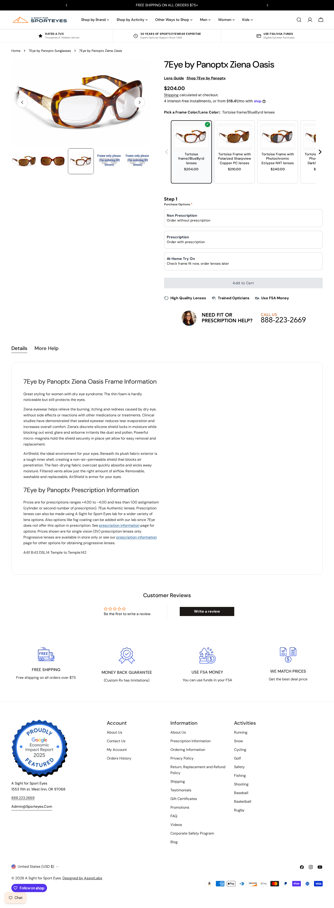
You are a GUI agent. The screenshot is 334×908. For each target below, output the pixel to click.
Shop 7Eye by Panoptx (206, 78)
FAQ (173, 816)
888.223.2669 (23, 797)
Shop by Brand (93, 19)
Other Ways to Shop (172, 19)
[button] (320, 151)
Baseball (241, 792)
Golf (237, 758)
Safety (239, 767)
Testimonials (180, 790)
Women (224, 19)
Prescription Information (190, 741)
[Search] (299, 19)
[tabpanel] (167, 468)
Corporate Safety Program (192, 833)
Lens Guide (174, 78)
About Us (114, 732)
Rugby (239, 810)
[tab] (19, 349)
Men (203, 19)
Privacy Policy (182, 758)
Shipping (171, 95)
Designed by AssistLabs (82, 878)
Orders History (119, 758)
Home (15, 51)
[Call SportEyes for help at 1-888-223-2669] (243, 318)
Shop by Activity (130, 19)
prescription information (119, 525)
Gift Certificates (183, 798)
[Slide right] (139, 102)
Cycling (240, 749)
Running (240, 732)
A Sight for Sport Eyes (43, 878)
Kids (245, 19)
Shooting (241, 784)
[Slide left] (22, 102)
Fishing (240, 775)
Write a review (207, 611)
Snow (238, 741)
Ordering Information (187, 749)
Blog (174, 842)
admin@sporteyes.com (31, 806)
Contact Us (116, 741)
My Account (117, 749)
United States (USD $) (36, 866)
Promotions (179, 807)
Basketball (242, 801)
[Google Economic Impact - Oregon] (39, 748)
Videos (176, 824)
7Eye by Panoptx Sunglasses (50, 51)
